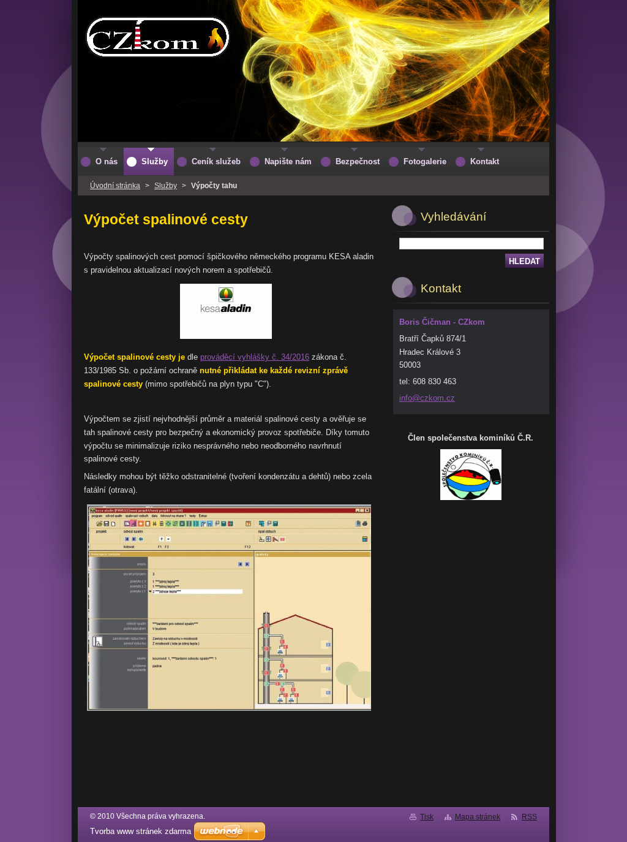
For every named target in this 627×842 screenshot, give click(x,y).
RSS (529, 817)
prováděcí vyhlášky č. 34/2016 (254, 357)
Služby (165, 185)
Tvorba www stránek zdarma (140, 831)
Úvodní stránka (115, 185)
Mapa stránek (477, 817)
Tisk (427, 817)
